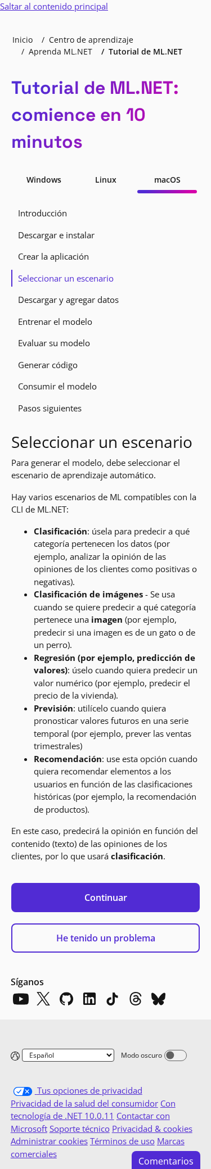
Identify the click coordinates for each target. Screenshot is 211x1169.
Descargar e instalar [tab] (56, 235)
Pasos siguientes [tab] (50, 408)
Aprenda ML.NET (60, 51)
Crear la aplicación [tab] (53, 256)
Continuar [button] (105, 897)
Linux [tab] (105, 179)
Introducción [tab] (42, 213)
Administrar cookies (49, 1141)
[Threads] (135, 998)
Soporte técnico (80, 1128)
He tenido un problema (105, 938)
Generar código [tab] (48, 364)
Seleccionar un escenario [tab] (66, 278)
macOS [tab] (167, 179)
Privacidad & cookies (152, 1128)
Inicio (22, 39)
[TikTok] (112, 998)
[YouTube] (20, 998)
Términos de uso (122, 1141)
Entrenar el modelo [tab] (55, 321)
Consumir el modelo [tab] (57, 386)
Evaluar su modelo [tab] (54, 342)
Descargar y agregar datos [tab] (68, 299)
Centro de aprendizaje (91, 39)
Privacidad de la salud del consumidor (84, 1103)
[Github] (66, 998)
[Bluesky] (158, 998)
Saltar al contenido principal (54, 6)
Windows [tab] (43, 179)
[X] (43, 998)
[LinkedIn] (89, 998)
